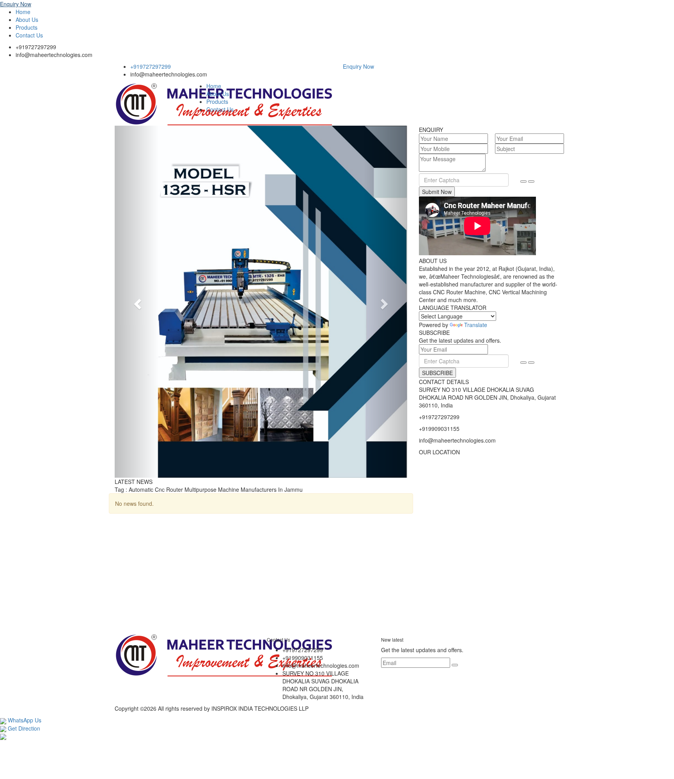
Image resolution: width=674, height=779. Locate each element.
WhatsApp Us (23, 720)
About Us (27, 19)
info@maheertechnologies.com (54, 55)
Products (26, 27)
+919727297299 (36, 47)
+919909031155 (439, 428)
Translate (475, 325)
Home (23, 12)
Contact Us (29, 35)
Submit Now (437, 192)
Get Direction (23, 728)
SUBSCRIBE (437, 373)
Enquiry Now (15, 4)
